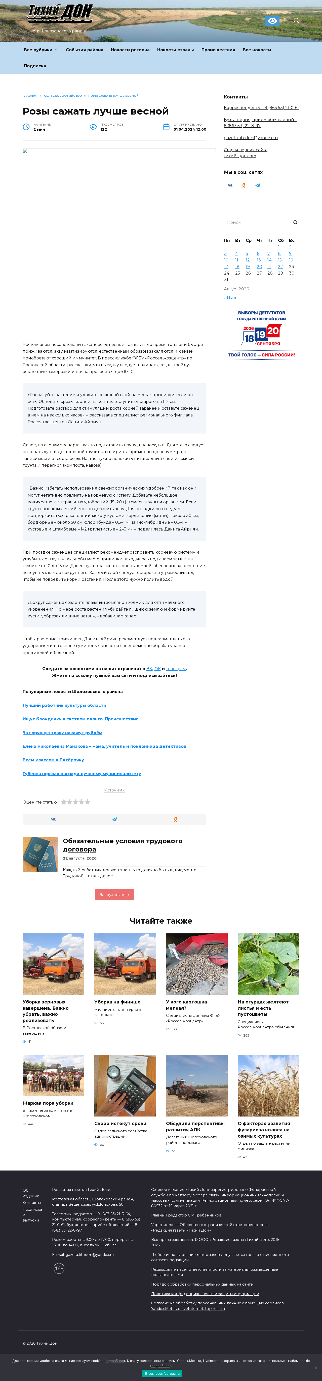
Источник (114, 790)
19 (248, 266)
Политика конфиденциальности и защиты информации (205, 1294)
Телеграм (176, 668)
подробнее (115, 1361)
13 (259, 260)
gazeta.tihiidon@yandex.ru (251, 137)
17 (226, 266)
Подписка (35, 66)
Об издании (31, 1193)
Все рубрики (38, 49)
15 (280, 260)
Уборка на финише (117, 1001)
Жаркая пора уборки (48, 1102)
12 (248, 260)
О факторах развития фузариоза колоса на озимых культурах (264, 1129)
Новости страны (175, 49)
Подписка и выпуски (32, 1215)
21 (269, 266)
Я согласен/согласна (162, 1373)
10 (226, 260)
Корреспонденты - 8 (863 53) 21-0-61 (261, 107)
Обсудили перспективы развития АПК (195, 1126)
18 (237, 266)
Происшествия (218, 49)
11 (236, 260)
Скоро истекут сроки (120, 1123)
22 (280, 266)
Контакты (32, 1202)
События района (84, 49)
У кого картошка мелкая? (186, 1005)
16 (291, 260)
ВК (149, 668)
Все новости (257, 49)
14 (269, 260)
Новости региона (130, 49)
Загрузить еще (114, 894)
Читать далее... (100, 876)
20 (259, 266)
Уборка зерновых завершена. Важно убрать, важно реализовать (46, 1011)
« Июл (230, 298)
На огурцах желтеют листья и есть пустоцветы (263, 1008)
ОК (157, 668)
